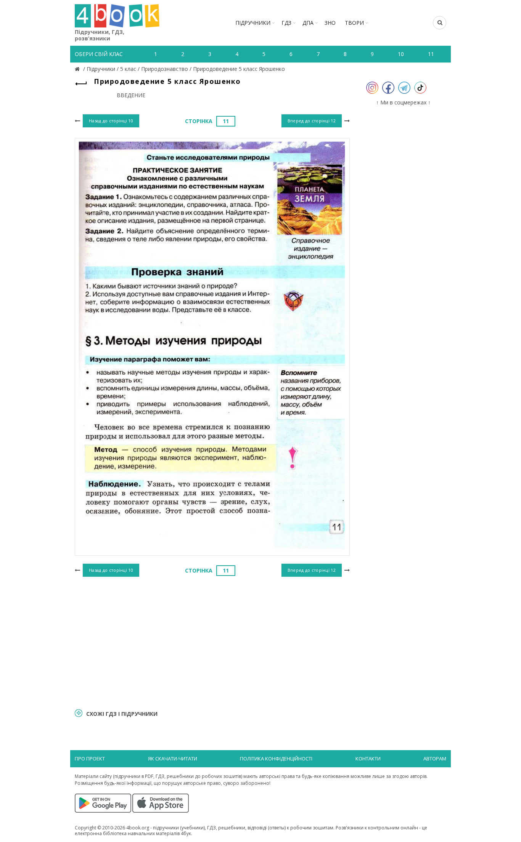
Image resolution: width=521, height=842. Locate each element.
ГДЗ (286, 22)
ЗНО (330, 22)
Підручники (252, 22)
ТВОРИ (354, 22)
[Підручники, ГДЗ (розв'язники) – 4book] (78, 68)
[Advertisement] (212, 641)
